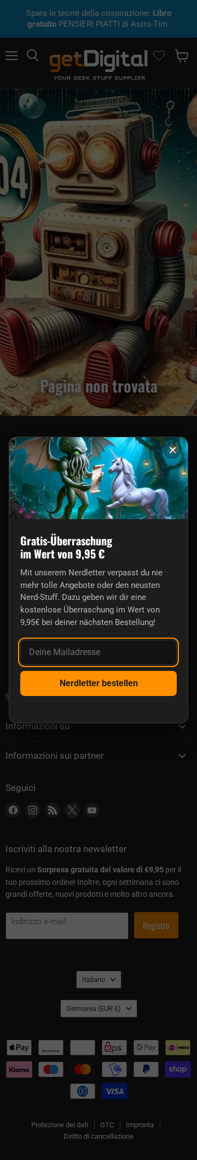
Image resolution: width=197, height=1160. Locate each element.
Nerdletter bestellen (99, 683)
